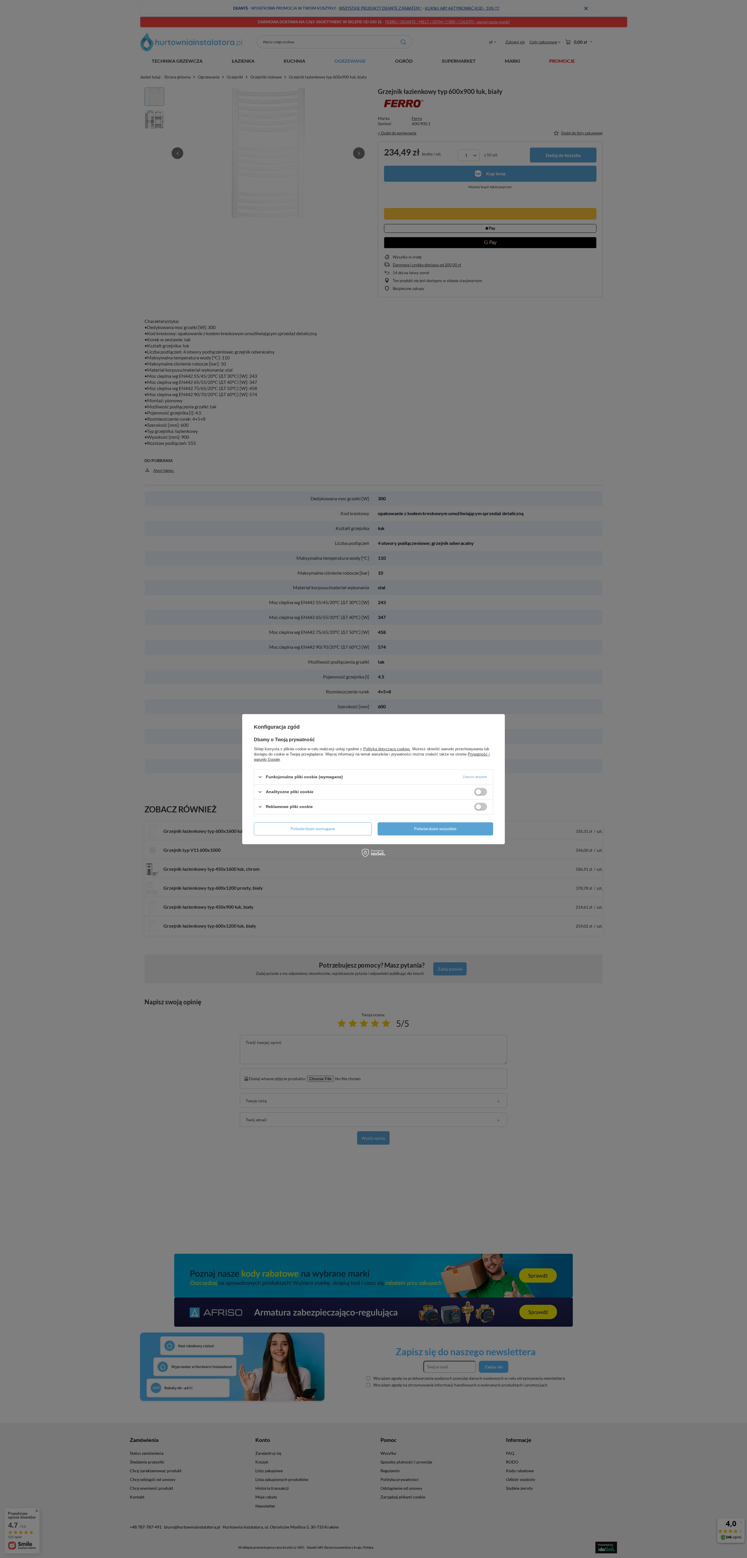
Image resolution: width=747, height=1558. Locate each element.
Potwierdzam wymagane (313, 828)
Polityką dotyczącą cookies (386, 748)
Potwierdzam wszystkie (435, 828)
